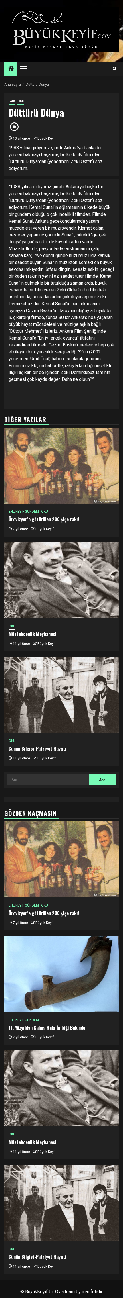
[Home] (11, 69)
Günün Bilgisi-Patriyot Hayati (37, 748)
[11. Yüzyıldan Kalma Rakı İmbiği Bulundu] (61, 974)
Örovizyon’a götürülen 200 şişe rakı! (44, 519)
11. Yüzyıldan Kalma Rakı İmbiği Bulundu (47, 1027)
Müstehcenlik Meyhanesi (33, 634)
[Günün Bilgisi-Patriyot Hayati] (61, 695)
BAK (12, 101)
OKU (20, 101)
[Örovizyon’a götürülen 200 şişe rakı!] (61, 466)
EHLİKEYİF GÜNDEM (24, 512)
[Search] (114, 68)
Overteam (65, 1291)
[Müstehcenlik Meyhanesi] (61, 580)
